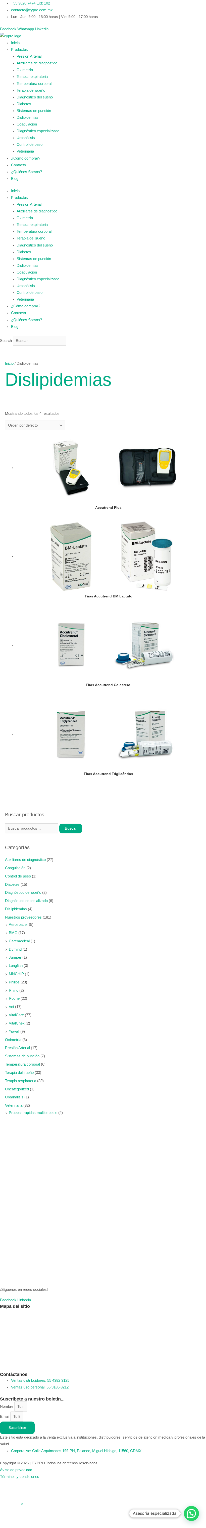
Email (5, 1417)
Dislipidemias (27, 117)
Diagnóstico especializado (38, 131)
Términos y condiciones (19, 1477)
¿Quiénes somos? (15, 1323)
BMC (13, 933)
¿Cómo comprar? (25, 158)
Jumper (15, 957)
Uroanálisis (26, 138)
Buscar (71, 828)
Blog (14, 179)
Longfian (16, 966)
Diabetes (24, 104)
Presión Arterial (29, 56)
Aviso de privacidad (16, 1470)
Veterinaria (25, 151)
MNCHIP (16, 974)
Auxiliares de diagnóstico (37, 63)
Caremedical (19, 941)
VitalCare (16, 1015)
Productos (19, 50)
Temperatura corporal (34, 84)
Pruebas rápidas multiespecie (33, 1113)
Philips (14, 982)
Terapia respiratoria (32, 77)
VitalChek (17, 1023)
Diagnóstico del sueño (35, 97)
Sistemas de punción (34, 111)
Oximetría (25, 70)
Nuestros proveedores (23, 917)
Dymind (15, 949)
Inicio (15, 43)
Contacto (18, 165)
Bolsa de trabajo (13, 1364)
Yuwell (14, 1032)
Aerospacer (18, 925)
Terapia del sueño (31, 90)
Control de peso (29, 145)
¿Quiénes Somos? (26, 172)
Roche (14, 998)
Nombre (7, 1407)
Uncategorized (17, 1089)
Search (6, 341)
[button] (191, 1513)
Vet (11, 1007)
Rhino (13, 990)
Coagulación (27, 124)
